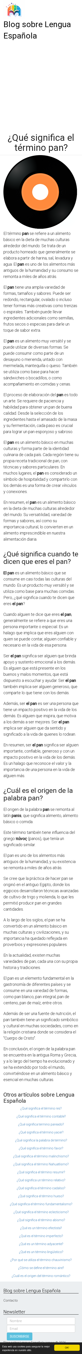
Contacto (10, 1300)
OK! (67, 1347)
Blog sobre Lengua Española (37, 30)
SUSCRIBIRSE (19, 1336)
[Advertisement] (41, 85)
